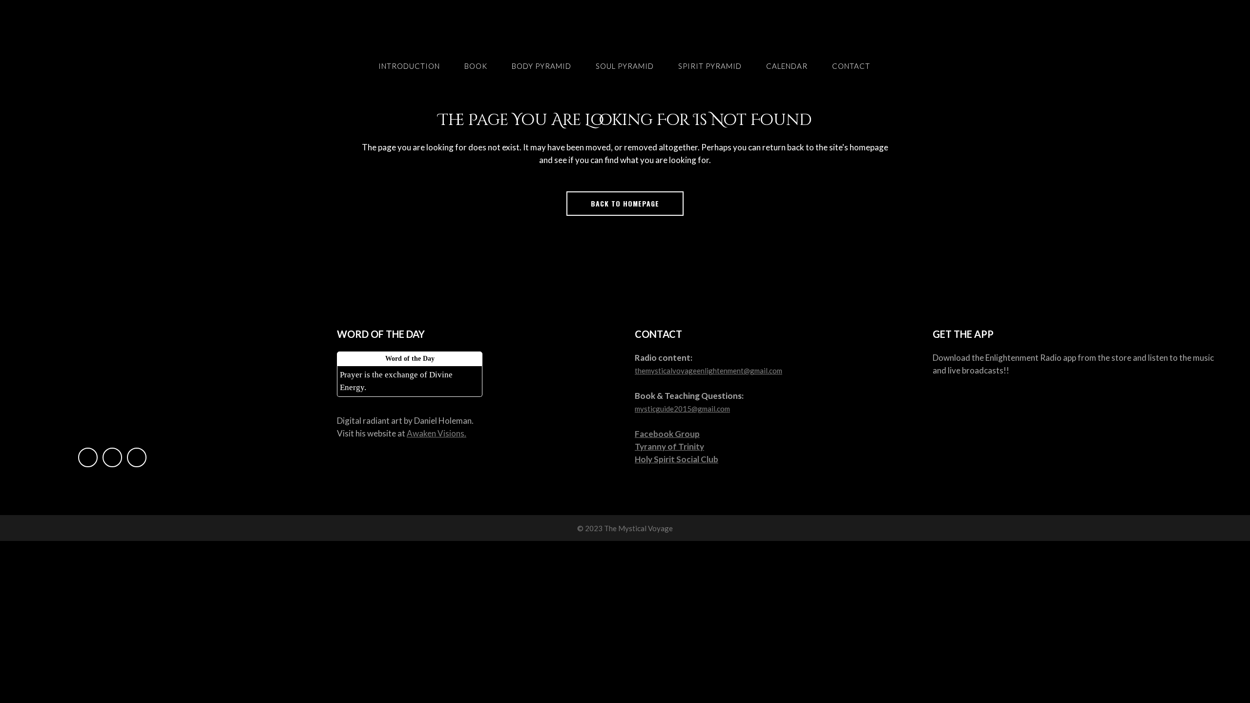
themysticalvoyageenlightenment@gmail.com (708, 370)
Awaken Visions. (436, 433)
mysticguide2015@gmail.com (682, 408)
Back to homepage (625, 203)
